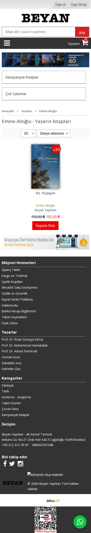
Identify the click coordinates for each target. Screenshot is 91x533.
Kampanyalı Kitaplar (22, 77)
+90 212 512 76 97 (15, 445)
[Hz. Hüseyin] (45, 147)
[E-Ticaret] (53, 500)
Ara (82, 33)
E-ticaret (39, 500)
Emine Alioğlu (45, 205)
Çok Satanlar (16, 93)
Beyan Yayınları (45, 210)
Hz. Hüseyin (45, 193)
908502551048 (42, 445)
